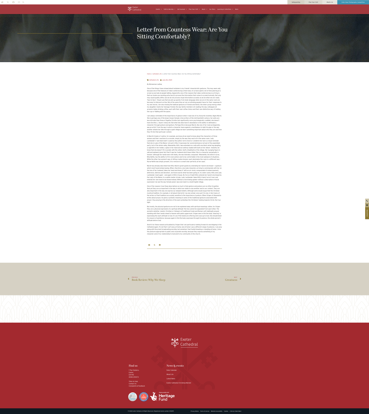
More (236, 9)
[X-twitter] (8, 2)
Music (203, 9)
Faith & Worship (168, 9)
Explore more (132, 55)
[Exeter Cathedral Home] (134, 9)
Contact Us (133, 384)
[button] (23, 2)
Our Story (212, 9)
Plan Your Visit (193, 9)
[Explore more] (132, 59)
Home (149, 74)
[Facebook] (13, 2)
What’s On (170, 374)
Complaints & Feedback (137, 386)
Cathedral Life (157, 74)
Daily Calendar (172, 370)
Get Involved (181, 9)
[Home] (2, 2)
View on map (133, 381)
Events (158, 9)
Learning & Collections (224, 9)
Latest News (171, 379)
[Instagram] (19, 2)
